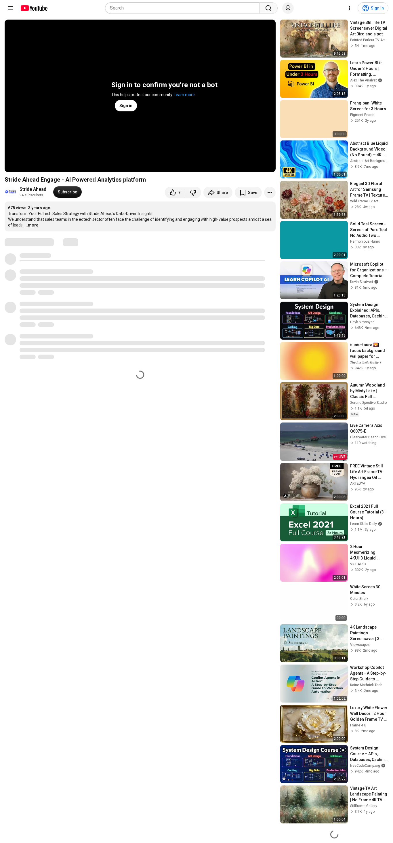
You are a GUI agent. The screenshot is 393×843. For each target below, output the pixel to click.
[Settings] (349, 8)
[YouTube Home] (33, 8)
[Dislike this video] (193, 192)
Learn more (184, 94)
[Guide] (10, 8)
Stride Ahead (33, 189)
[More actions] (270, 192)
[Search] (268, 8)
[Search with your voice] (288, 8)
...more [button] (31, 225)
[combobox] (184, 8)
